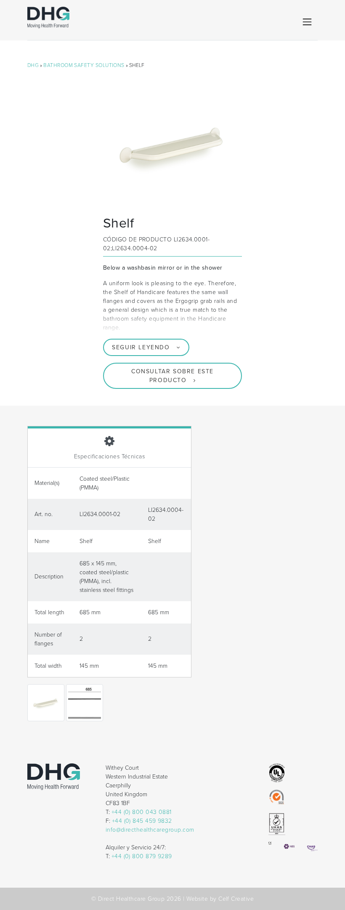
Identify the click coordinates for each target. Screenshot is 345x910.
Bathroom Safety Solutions (83, 65)
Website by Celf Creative (220, 898)
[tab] (109, 446)
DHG (33, 65)
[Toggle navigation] (307, 22)
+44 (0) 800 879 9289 (141, 856)
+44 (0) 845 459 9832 (142, 820)
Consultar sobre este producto (172, 376)
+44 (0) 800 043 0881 (141, 812)
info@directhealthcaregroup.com (150, 829)
